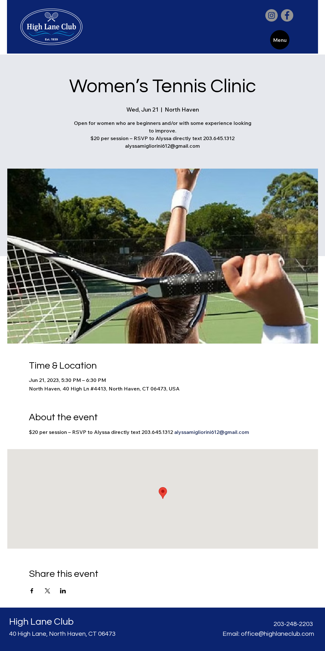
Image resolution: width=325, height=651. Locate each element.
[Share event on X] (47, 590)
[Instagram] (271, 15)
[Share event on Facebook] (32, 590)
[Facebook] (287, 15)
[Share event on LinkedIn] (63, 590)
